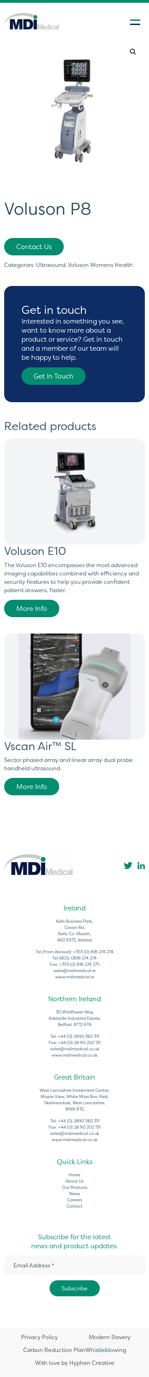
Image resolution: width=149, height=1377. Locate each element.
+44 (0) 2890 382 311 (78, 1036)
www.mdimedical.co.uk (74, 1055)
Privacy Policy (39, 1337)
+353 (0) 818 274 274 (93, 952)
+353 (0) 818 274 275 (79, 964)
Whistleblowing (105, 1350)
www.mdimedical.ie (74, 977)
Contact (74, 1206)
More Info (31, 608)
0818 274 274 (84, 958)
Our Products (74, 1187)
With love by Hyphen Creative (74, 1363)
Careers (74, 1200)
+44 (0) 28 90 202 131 (79, 1042)
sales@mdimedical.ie (74, 970)
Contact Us (34, 246)
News (74, 1193)
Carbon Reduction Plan (54, 1350)
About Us (74, 1181)
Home (74, 1175)
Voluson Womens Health (100, 265)
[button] (133, 52)
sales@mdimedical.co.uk (74, 1049)
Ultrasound (50, 265)
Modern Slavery (110, 1337)
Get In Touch (53, 376)
